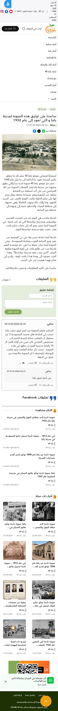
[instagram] (2, 11)
